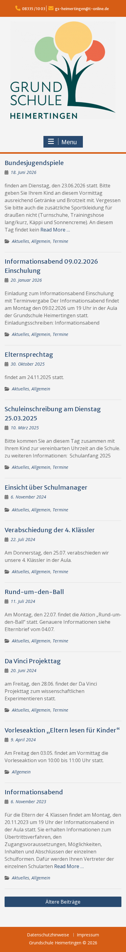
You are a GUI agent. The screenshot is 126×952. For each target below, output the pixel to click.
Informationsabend (34, 792)
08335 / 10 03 (33, 8)
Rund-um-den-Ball (34, 592)
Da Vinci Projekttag (33, 661)
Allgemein (40, 241)
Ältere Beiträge (63, 901)
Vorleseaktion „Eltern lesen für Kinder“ (62, 730)
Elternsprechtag (29, 354)
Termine (60, 241)
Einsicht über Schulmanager (46, 487)
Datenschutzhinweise (48, 935)
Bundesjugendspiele (34, 163)
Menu (69, 142)
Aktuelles (20, 241)
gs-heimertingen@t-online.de (82, 8)
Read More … (55, 229)
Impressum (88, 935)
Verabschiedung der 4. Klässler (50, 530)
